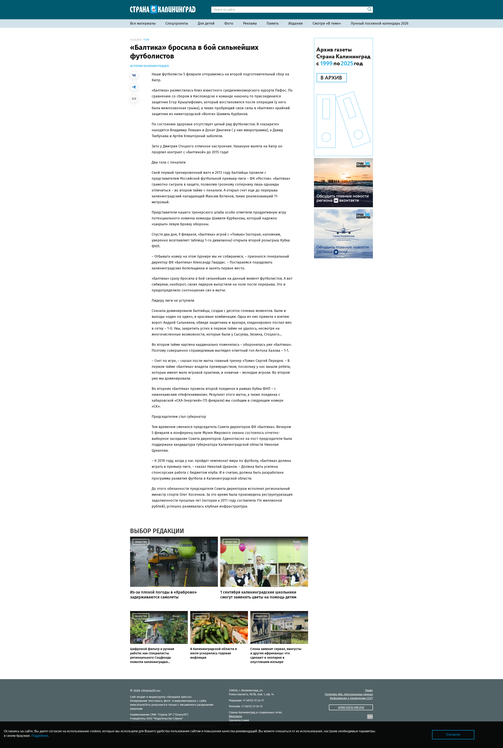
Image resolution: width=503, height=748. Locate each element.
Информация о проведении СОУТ (351, 698)
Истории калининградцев (149, 66)
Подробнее (39, 735)
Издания (295, 23)
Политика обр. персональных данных (349, 694)
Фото (228, 23)
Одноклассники (239, 720)
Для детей (206, 23)
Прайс (369, 690)
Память (273, 23)
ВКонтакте (235, 716)
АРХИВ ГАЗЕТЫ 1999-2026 (351, 707)
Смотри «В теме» (327, 23)
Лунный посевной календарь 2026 (379, 23)
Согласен (453, 734)
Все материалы (143, 23)
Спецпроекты (176, 23)
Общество (141, 542)
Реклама (250, 23)
